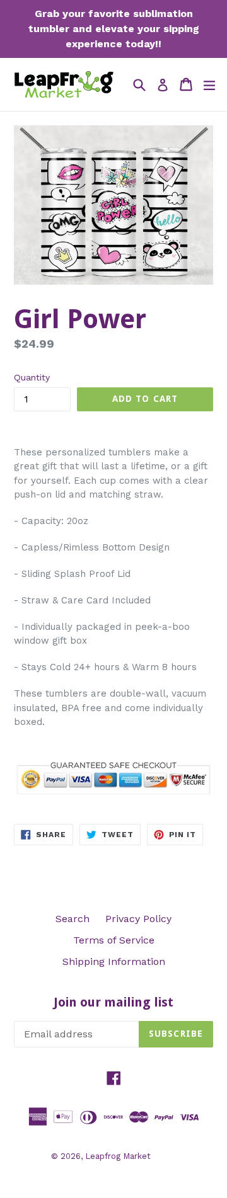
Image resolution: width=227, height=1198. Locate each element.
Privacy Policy (138, 919)
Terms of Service (113, 940)
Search (72, 919)
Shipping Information (113, 961)
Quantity (32, 377)
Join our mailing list (113, 1002)
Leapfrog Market (118, 1156)
